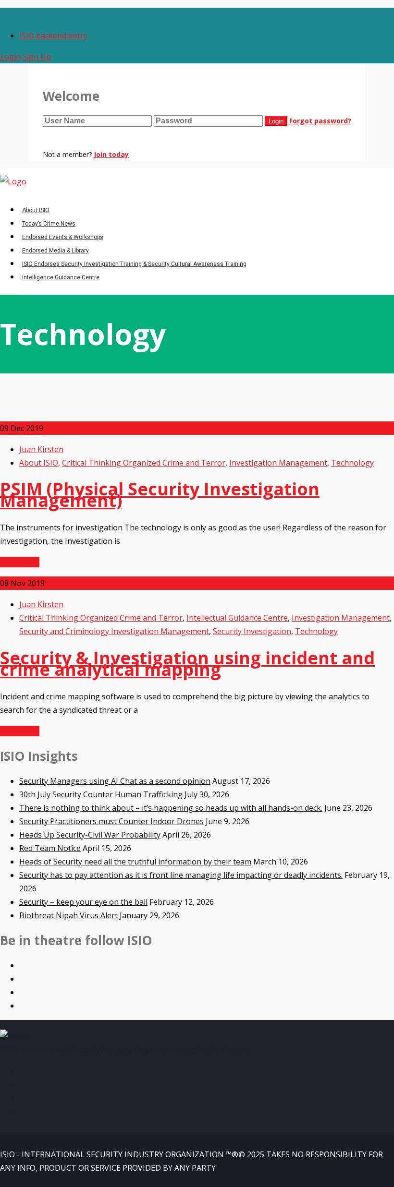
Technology (352, 462)
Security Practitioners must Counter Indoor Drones (111, 821)
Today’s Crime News (48, 223)
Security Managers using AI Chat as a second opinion (114, 781)
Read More (19, 562)
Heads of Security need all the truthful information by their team (135, 861)
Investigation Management (278, 462)
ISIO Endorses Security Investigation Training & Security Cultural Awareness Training (134, 264)
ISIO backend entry (53, 35)
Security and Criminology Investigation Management (114, 631)
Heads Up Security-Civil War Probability (89, 834)
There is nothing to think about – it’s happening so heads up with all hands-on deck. (170, 808)
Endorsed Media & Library (55, 250)
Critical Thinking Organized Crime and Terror (143, 462)
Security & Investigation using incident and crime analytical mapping (187, 663)
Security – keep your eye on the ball (83, 902)
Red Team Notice (50, 848)
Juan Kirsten (41, 449)
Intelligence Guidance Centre (60, 277)
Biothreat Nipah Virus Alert (68, 915)
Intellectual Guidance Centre (237, 617)
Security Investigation (252, 631)
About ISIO (35, 210)
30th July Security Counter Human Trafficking (101, 794)
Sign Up (37, 56)
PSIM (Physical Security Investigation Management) (160, 494)
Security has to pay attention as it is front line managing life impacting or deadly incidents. (181, 875)
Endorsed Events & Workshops (62, 237)
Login (10, 56)
